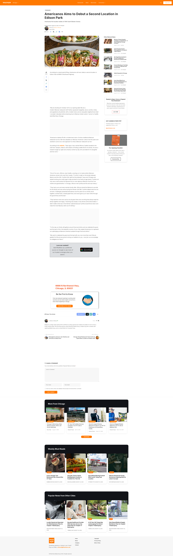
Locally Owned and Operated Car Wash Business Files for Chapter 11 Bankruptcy (55, 524)
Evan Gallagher (123, 53)
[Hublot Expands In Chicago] (108, 75)
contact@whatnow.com (63, 547)
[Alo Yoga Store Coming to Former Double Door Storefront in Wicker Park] (108, 58)
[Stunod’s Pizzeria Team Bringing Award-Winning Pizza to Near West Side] (108, 90)
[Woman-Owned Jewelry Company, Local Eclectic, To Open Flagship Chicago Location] (108, 41)
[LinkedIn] (98, 321)
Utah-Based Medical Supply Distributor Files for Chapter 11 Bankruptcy (117, 524)
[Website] (96, 321)
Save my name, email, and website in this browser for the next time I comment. (63, 388)
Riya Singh (49, 429)
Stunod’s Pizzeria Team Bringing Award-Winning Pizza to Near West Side (120, 90)
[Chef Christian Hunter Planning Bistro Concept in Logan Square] (108, 50)
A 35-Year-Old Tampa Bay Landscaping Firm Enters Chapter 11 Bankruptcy (95, 524)
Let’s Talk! (115, 111)
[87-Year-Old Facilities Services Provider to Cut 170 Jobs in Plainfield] (76, 414)
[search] (161, 3)
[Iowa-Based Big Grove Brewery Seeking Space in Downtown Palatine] (108, 82)
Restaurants (80, 2)
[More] (62, 31)
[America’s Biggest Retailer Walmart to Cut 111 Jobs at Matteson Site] (118, 414)
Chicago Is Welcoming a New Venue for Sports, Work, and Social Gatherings (54, 425)
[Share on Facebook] (50, 31)
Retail (87, 2)
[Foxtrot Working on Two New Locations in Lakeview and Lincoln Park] (108, 66)
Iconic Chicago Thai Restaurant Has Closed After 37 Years (55, 477)
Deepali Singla (71, 429)
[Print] (59, 31)
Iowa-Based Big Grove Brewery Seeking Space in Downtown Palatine (120, 81)
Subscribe (167, 2)
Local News (50, 421)
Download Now (115, 159)
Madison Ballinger (57, 27)
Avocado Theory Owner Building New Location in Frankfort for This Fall (74, 477)
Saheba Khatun (92, 431)
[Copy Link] (56, 31)
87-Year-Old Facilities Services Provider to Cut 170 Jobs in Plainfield (76, 425)
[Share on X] (53, 31)
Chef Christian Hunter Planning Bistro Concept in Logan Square (120, 50)
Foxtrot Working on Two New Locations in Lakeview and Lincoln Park (121, 66)
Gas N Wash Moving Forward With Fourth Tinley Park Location (96, 477)
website (62, 145)
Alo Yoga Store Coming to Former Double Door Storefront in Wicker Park (120, 58)
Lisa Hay (122, 45)
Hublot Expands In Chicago (120, 73)
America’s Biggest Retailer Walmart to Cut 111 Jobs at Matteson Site (116, 425)
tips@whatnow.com (110, 128)
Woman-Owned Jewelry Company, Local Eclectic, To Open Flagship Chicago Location (121, 41)
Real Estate (93, 2)
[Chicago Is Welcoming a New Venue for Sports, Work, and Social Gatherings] (55, 414)
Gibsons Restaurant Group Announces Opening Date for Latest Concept (117, 477)
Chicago (49, 472)
